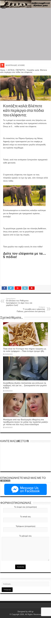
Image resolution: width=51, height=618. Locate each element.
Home (2, 70)
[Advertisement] (25, 34)
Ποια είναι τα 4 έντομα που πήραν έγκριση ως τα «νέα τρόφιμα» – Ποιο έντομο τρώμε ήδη (24, 349)
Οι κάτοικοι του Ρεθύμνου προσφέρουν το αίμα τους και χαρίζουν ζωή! (19, 302)
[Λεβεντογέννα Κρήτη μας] (25, 4)
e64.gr (30, 611)
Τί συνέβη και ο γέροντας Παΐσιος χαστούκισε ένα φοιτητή (31, 309)
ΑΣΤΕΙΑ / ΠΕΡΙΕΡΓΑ (16, 70)
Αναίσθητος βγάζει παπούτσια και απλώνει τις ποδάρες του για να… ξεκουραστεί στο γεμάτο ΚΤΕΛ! (25, 385)
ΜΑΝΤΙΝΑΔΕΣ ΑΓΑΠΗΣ (15, 65)
